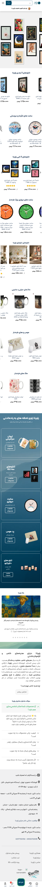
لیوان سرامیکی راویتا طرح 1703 (8, 398)
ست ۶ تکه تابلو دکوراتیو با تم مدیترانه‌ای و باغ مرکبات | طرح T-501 (31, 268)
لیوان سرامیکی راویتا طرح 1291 (28, 398)
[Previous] (40, 93)
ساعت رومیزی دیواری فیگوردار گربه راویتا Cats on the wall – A (22, 142)
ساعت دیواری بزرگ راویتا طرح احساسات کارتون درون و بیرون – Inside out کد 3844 (17, 226)
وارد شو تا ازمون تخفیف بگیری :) (19, 8)
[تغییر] (38, 706)
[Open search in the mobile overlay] (18, 3)
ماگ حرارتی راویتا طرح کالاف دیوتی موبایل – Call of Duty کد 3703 (33, 315)
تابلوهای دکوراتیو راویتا (21, 242)
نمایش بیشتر (21, 692)
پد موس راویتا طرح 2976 (8, 356)
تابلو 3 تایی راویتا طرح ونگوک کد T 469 (20, 181)
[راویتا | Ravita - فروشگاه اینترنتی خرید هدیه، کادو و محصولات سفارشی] (37, 3)
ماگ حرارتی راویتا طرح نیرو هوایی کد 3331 (13, 314)
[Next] (1, 93)
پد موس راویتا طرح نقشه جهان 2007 (28, 357)
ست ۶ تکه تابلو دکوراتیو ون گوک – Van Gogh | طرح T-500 (10, 268)
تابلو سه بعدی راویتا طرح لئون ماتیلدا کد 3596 (27, 98)
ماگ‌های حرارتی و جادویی (21, 289)
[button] (3, 3)
